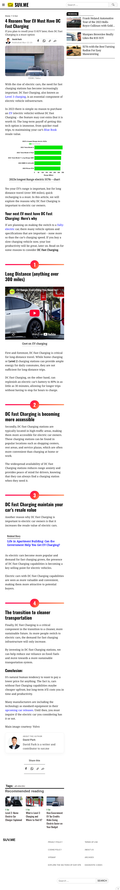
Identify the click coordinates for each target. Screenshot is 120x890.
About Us (89, 850)
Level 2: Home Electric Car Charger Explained (13, 816)
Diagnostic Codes (93, 865)
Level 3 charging (15, 96)
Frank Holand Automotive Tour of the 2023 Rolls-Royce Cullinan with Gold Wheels (98, 22)
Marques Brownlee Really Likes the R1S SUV (98, 36)
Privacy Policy (55, 842)
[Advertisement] (91, 84)
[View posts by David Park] (8, 41)
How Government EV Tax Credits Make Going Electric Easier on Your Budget (55, 820)
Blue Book (50, 129)
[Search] (113, 4)
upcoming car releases (19, 710)
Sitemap (52, 857)
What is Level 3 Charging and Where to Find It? (34, 816)
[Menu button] (3, 5)
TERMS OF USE (91, 842)
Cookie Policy (55, 850)
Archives (89, 857)
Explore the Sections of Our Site (64, 865)
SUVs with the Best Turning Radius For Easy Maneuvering (99, 50)
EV (10, 113)
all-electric (19, 786)
